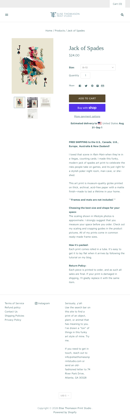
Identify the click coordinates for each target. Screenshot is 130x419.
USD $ (63, 395)
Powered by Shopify (65, 412)
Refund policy (13, 307)
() (117, 3)
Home (49, 30)
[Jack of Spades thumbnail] (19, 102)
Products (60, 30)
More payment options (87, 116)
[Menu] (7, 14)
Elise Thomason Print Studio (75, 408)
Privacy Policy (13, 319)
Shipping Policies (14, 315)
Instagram (43, 303)
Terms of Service (14, 303)
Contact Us (11, 311)
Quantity (74, 75)
